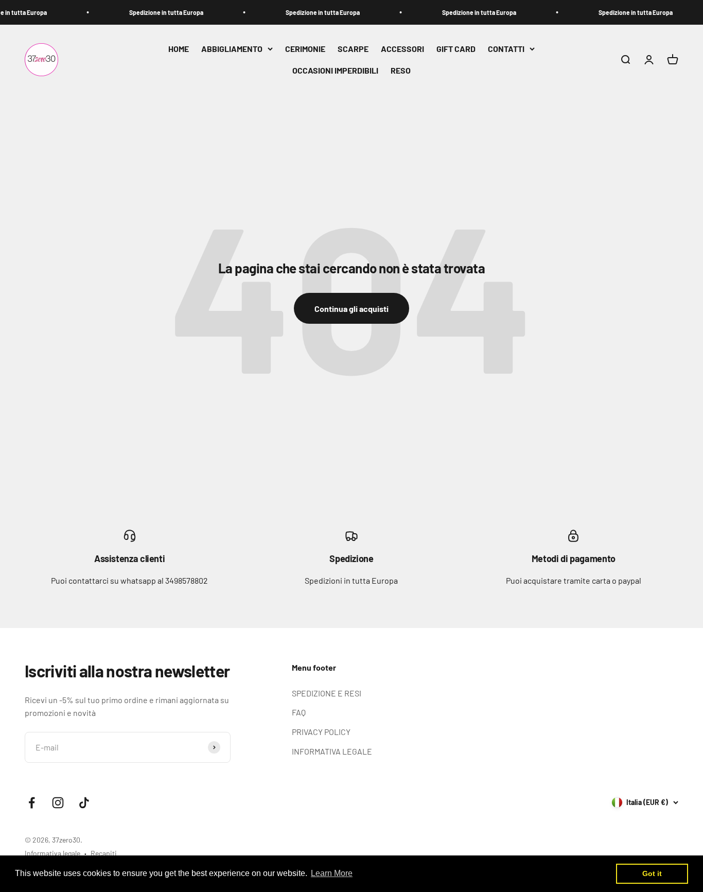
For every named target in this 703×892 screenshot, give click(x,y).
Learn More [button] (332, 873)
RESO (401, 70)
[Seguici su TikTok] (84, 803)
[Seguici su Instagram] (58, 803)
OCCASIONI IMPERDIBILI (335, 70)
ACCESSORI (402, 49)
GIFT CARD (456, 49)
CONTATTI (506, 49)
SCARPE (353, 49)
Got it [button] (652, 873)
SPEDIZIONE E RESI (326, 693)
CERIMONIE (305, 49)
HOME (178, 49)
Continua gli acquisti (351, 308)
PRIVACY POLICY (321, 732)
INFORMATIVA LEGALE (332, 751)
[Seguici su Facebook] (32, 803)
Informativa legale (52, 853)
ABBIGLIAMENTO (231, 49)
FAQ (299, 712)
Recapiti (104, 853)
